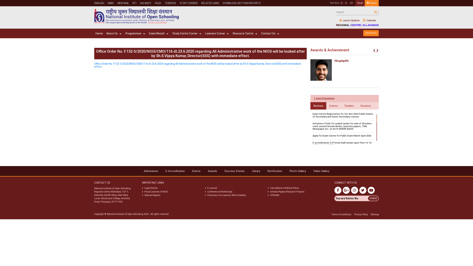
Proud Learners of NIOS (156, 191)
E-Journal (212, 188)
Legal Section (151, 188)
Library (256, 171)
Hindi (111, 3)
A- (342, 3)
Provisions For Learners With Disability (226, 195)
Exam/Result (157, 33)
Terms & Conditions (341, 214)
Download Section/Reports (242, 3)
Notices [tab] (318, 106)
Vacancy (145, 3)
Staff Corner (189, 3)
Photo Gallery (298, 171)
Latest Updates (351, 20)
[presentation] (374, 51)
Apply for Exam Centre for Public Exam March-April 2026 (342, 135)
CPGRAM (275, 195)
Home (99, 33)
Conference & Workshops (219, 191)
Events (196, 171)
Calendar (371, 20)
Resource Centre (243, 33)
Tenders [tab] (349, 106)
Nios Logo (136, 16)
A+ (351, 3)
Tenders (170, 3)
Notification (275, 171)
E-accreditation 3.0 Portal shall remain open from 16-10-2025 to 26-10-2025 (342, 144)
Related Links (210, 3)
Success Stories (234, 171)
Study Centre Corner (185, 33)
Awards (212, 171)
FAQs (158, 3)
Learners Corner (215, 33)
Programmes (133, 33)
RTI (134, 3)
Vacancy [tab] (365, 106)
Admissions (371, 33)
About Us (112, 33)
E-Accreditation (175, 171)
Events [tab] (333, 106)
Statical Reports (152, 195)
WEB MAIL (123, 3)
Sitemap (375, 214)
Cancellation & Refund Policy (284, 188)
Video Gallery (321, 171)
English (99, 3)
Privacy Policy (361, 214)
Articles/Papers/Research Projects (287, 191)
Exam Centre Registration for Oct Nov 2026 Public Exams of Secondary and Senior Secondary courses (343, 115)
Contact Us (268, 33)
